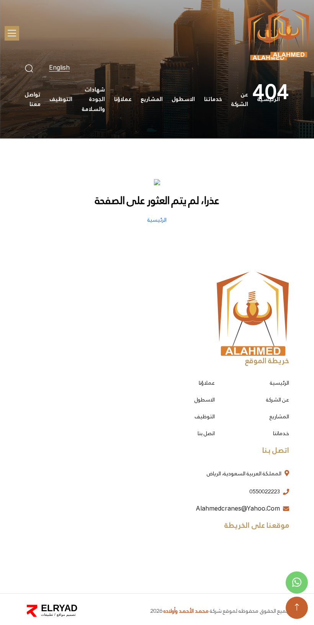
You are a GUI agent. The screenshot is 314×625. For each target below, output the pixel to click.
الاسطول (183, 99)
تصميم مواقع (66, 615)
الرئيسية (268, 99)
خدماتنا (213, 99)
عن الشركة (239, 99)
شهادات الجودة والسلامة (93, 99)
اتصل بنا (206, 433)
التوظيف (61, 99)
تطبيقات (47, 615)
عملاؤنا (123, 99)
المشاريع (152, 99)
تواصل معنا (33, 99)
